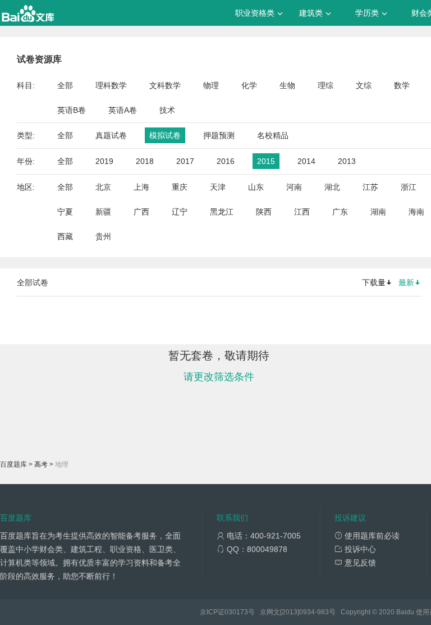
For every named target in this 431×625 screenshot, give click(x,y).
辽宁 (179, 211)
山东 (256, 187)
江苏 (370, 187)
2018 (145, 161)
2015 (266, 161)
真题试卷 (111, 135)
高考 (41, 464)
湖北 (332, 187)
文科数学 (165, 85)
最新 (406, 282)
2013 (347, 161)
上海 (141, 187)
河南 (294, 187)
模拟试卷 (165, 135)
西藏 (65, 236)
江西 (302, 211)
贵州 (103, 236)
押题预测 (219, 135)
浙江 (408, 187)
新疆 (103, 211)
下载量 (374, 282)
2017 (185, 161)
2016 (226, 161)
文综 (364, 85)
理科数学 (111, 85)
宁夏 (65, 211)
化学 (249, 85)
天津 (218, 187)
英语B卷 (71, 110)
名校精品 (272, 135)
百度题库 (13, 464)
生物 (287, 85)
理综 (325, 85)
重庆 (179, 187)
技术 (167, 110)
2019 (104, 161)
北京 (103, 187)
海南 (416, 211)
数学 (402, 85)
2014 (306, 161)
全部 (65, 85)
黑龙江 (221, 211)
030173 (236, 612)
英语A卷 (122, 110)
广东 (340, 211)
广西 (141, 211)
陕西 (264, 211)
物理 (211, 85)
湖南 (378, 211)
